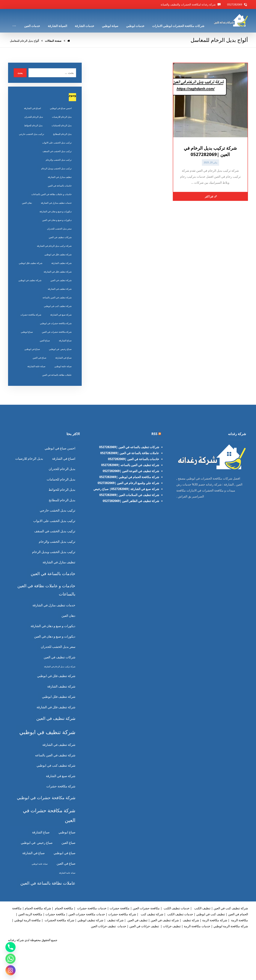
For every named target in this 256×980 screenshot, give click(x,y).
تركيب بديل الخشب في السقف (57, 151)
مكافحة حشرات (55, 914)
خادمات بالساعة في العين (60, 185)
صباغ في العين (39, 357)
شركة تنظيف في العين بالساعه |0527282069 (130, 465)
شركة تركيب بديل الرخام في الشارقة (54, 245)
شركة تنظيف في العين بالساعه (57, 297)
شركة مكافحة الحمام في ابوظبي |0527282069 (129, 477)
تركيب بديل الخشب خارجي (31, 134)
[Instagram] (10, 970)
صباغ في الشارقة (63, 357)
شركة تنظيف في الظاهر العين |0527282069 (131, 501)
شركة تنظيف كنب (151, 914)
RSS (154, 433)
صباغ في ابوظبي (32, 349)
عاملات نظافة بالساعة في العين (57, 374)
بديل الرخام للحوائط (33, 125)
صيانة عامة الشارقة (36, 366)
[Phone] (10, 947)
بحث (20, 73)
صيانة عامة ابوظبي (63, 366)
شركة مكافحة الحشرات (59, 920)
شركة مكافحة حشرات (30, 314)
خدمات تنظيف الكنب (176, 908)
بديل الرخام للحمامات (62, 125)
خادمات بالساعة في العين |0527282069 (133, 459)
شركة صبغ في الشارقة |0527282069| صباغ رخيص (126, 489)
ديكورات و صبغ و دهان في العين (57, 220)
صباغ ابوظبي (27, 331)
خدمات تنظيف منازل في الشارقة (56, 202)
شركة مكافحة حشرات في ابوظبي (56, 323)
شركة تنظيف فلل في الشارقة (58, 271)
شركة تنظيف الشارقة (61, 263)
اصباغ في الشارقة (32, 108)
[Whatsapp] (10, 959)
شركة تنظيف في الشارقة (60, 288)
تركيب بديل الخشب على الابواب (57, 142)
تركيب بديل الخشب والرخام (59, 159)
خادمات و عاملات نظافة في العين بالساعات (51, 194)
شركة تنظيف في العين (61, 280)
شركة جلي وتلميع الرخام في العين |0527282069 (128, 483)
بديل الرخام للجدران (33, 116)
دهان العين (27, 202)
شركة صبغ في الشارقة (61, 314)
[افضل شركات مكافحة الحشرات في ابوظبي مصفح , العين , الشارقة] (230, 20)
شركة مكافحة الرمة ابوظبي (230, 926)
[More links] (14, 21)
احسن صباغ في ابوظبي (61, 108)
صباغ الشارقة (65, 340)
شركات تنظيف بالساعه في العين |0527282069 (129, 447)
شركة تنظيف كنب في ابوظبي (58, 306)
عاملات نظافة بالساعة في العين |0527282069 (129, 453)
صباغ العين (45, 340)
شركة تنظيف (190, 920)
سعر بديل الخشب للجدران (59, 228)
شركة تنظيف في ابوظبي (29, 280)
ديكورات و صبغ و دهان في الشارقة (56, 211)
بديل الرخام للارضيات (62, 116)
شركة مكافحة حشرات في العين (57, 331)
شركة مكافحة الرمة (214, 920)
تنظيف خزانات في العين (144, 926)
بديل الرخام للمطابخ (62, 134)
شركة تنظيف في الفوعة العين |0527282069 (131, 471)
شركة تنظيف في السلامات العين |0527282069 (129, 495)
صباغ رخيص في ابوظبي (60, 349)
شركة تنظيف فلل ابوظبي (30, 263)
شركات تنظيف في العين (60, 237)
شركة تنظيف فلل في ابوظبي (58, 254)
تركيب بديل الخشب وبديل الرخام (56, 168)
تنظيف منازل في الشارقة (60, 177)
